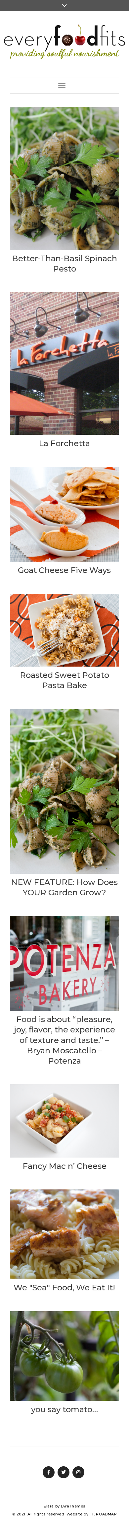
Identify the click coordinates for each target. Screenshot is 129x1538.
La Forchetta (64, 443)
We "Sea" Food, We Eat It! (64, 1287)
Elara (49, 1506)
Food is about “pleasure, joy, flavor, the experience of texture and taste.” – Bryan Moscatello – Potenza (64, 1040)
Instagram (78, 1472)
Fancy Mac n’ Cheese (64, 1166)
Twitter (63, 1472)
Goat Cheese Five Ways (64, 570)
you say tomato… (64, 1409)
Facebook (49, 1472)
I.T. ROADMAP (103, 1514)
